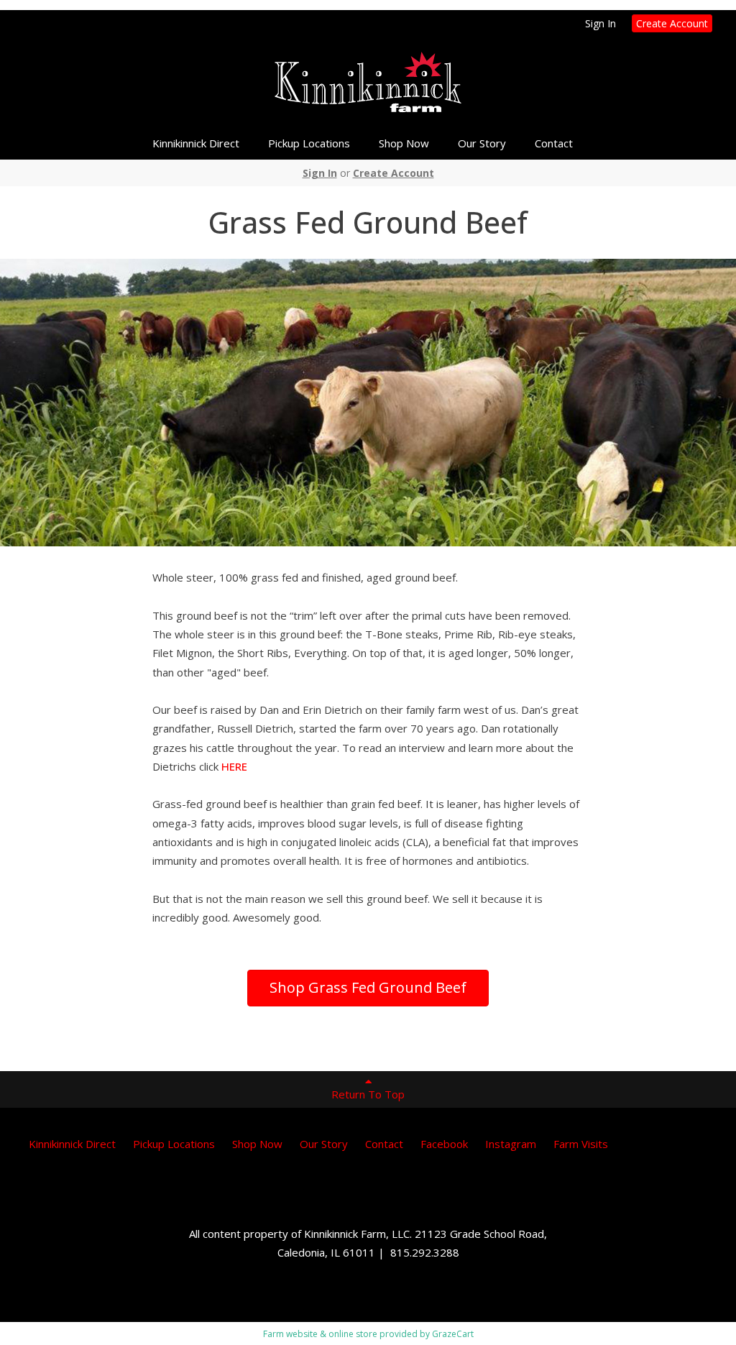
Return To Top (368, 1094)
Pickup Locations (309, 143)
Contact (554, 143)
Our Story (482, 143)
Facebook (444, 1144)
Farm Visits (580, 1144)
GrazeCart (453, 1334)
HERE (234, 766)
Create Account (672, 23)
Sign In (600, 23)
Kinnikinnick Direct (195, 143)
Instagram (510, 1144)
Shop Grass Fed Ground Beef (368, 987)
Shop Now (404, 143)
